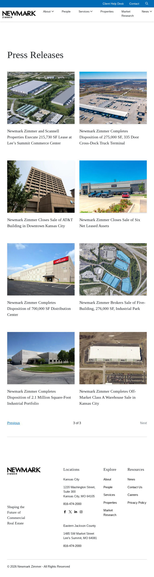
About (47, 11)
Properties (106, 11)
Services (84, 11)
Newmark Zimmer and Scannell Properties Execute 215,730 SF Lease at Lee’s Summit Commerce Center (39, 137)
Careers (133, 494)
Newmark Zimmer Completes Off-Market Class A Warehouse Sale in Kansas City (107, 397)
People (66, 11)
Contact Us (135, 487)
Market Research (128, 13)
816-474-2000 (72, 504)
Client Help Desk (113, 3)
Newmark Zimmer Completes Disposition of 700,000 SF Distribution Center (39, 308)
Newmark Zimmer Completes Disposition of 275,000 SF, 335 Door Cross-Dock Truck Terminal (109, 137)
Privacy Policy (137, 502)
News (131, 479)
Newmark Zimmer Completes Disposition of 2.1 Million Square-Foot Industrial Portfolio (39, 397)
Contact (134, 3)
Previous (13, 423)
